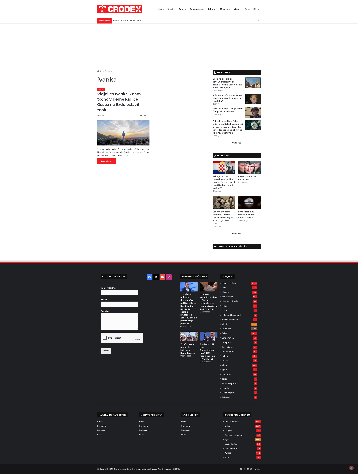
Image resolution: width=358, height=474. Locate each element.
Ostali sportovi (228, 392)
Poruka (105, 311)
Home (161, 9)
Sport (181, 9)
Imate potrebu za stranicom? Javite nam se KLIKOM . (157, 469)
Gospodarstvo (197, 9)
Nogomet (226, 374)
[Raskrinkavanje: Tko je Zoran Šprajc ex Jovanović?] (253, 112)
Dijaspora (226, 342)
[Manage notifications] (351, 468)
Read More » (106, 161)
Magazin (224, 9)
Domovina (226, 328)
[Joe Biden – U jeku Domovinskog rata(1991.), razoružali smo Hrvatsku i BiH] (208, 336)
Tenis (224, 379)
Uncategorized (228, 351)
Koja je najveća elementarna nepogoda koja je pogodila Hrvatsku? (227, 98)
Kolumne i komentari (231, 315)
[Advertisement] (179, 44)
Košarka (225, 388)
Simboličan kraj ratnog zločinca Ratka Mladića (246, 214)
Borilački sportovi (230, 383)
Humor (225, 306)
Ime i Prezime (109, 287)
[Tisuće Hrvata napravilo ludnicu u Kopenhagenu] (189, 336)
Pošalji (106, 351)
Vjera (101, 89)
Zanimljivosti (227, 296)
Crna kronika (228, 338)
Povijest (225, 360)
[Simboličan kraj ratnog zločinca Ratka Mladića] (249, 202)
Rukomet (226, 397)
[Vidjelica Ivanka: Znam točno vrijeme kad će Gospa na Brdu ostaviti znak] (123, 133)
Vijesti (171, 9)
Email (104, 299)
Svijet (224, 333)
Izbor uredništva (229, 283)
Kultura (211, 9)
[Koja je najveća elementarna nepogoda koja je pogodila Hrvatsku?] (253, 99)
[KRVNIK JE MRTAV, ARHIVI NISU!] (249, 167)
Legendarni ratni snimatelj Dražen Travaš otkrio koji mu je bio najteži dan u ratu (147, 21)
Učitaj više (236, 143)
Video (236, 9)
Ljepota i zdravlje (230, 301)
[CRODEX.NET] (119, 9)
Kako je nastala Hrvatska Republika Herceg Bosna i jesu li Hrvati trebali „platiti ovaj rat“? (224, 182)
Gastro (225, 310)
